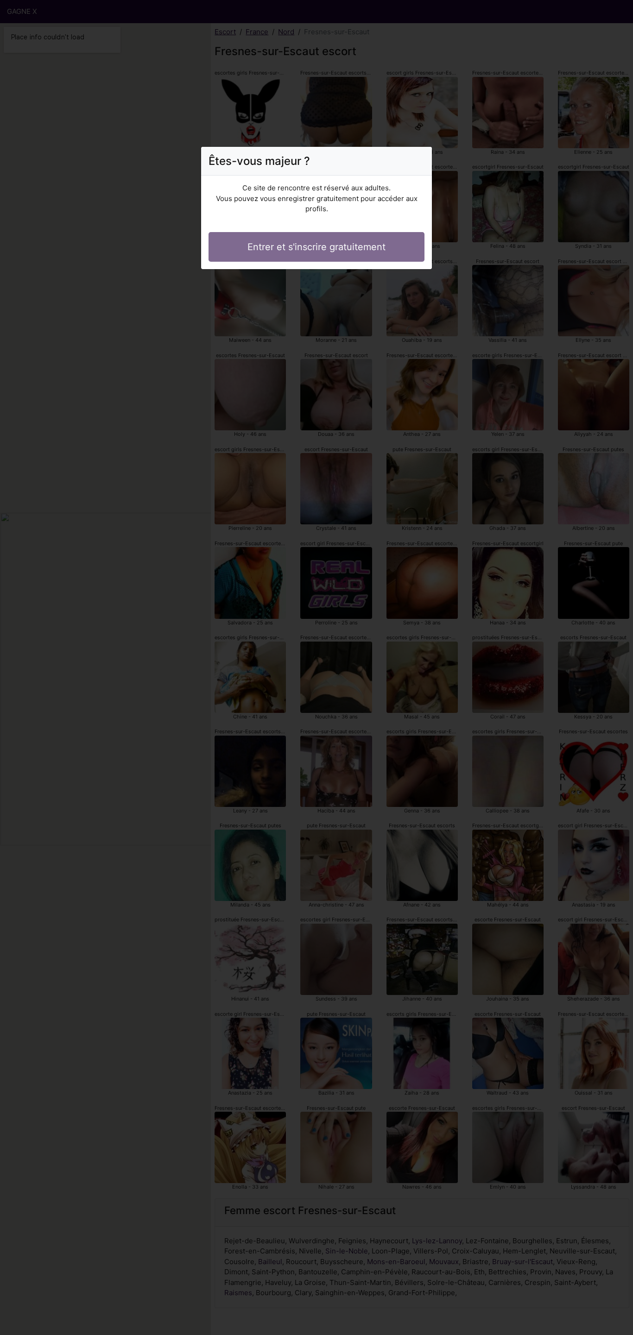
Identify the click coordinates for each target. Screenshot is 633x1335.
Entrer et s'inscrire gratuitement (316, 246)
